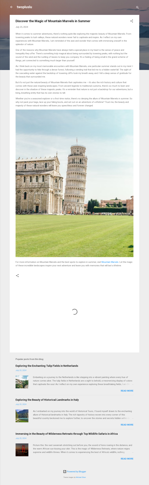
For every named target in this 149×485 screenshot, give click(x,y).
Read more (127, 390)
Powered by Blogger (76, 471)
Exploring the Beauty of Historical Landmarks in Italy (47, 399)
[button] (131, 21)
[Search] (137, 7)
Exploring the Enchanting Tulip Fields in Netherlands (47, 365)
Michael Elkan (81, 477)
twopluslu (24, 7)
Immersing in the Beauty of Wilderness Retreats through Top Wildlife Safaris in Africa (67, 433)
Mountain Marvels (110, 262)
